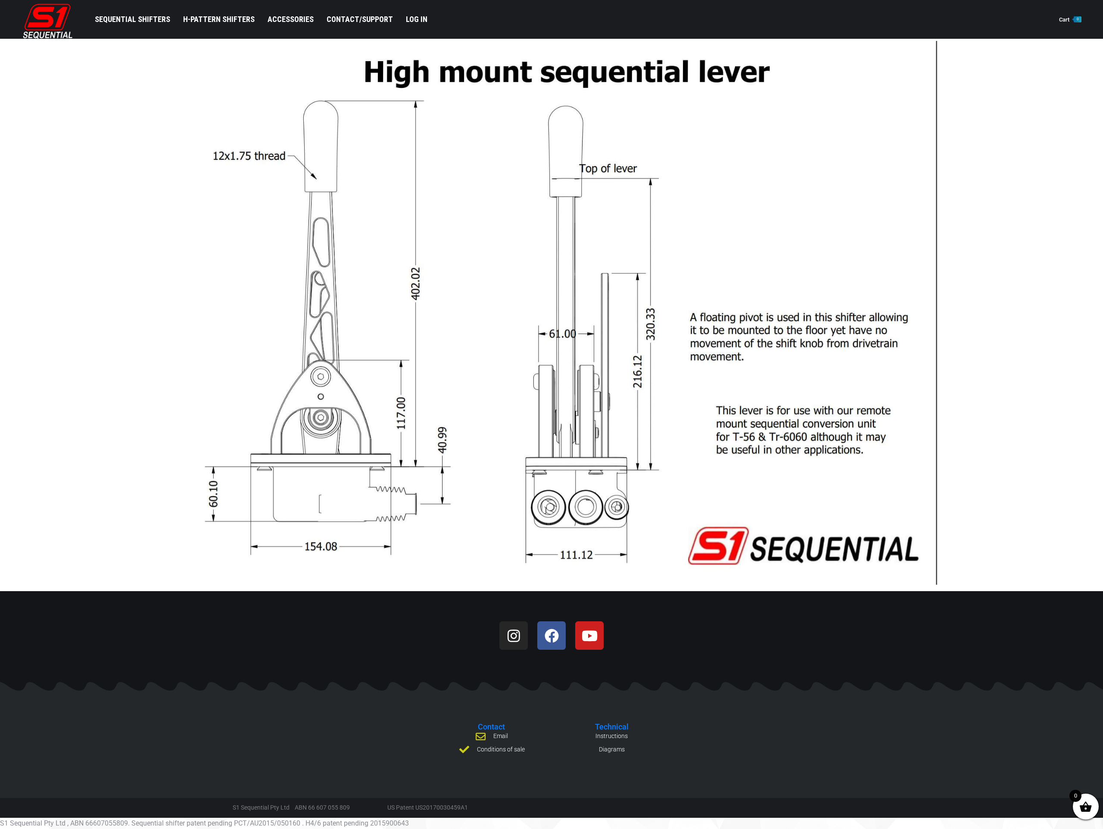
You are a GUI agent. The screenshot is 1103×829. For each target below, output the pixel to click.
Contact (491, 726)
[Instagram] (513, 635)
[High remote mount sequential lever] (551, 313)
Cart (1068, 19)
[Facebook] (551, 635)
